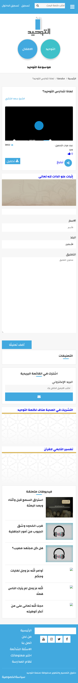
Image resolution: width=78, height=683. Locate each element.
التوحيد (50, 49)
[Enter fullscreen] (69, 141)
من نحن (27, 636)
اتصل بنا (26, 643)
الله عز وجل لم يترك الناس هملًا (25, 591)
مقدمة (61, 78)
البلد (73, 237)
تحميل (11, 161)
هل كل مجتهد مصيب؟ (27, 548)
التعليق (71, 254)
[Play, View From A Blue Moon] (9, 141)
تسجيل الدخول (10, 5)
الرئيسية (72, 78)
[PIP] (62, 141)
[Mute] (40, 141)
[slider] (20, 140)
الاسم (72, 220)
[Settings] (56, 141)
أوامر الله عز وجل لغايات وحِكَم (26, 573)
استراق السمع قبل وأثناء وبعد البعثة (25, 502)
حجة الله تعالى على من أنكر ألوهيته (27, 608)
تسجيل (25, 5)
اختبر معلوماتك (21, 655)
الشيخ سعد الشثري (15, 99)
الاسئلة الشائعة (21, 649)
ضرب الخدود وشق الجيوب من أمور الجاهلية (26, 528)
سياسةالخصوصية (13, 677)
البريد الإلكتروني (62, 382)
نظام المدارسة (22, 661)
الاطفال (27, 49)
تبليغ (60, 162)
